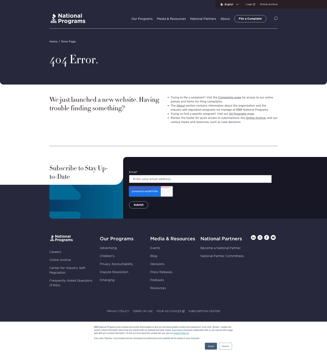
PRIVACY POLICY (118, 311)
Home (53, 41)
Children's (107, 256)
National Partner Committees (222, 256)
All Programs (237, 113)
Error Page (68, 41)
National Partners (221, 239)
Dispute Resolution (114, 272)
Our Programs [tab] (142, 18)
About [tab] (225, 18)
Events (155, 248)
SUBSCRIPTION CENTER (204, 311)
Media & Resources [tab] (171, 18)
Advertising (108, 248)
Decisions (157, 264)
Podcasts (157, 280)
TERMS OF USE (143, 311)
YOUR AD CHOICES (169, 311)
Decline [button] (225, 346)
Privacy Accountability (116, 264)
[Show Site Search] (275, 19)
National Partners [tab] (203, 18)
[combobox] (233, 4)
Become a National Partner (220, 248)
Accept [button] (211, 346)
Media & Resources (172, 239)
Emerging (107, 280)
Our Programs (117, 239)
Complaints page (229, 97)
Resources (158, 288)
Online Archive (269, 4)
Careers (55, 252)
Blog (153, 256)
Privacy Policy (179, 333)
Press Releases (161, 272)
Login (249, 4)
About (180, 105)
